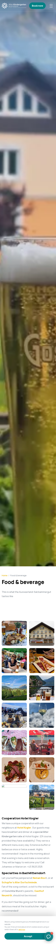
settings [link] (22, 929)
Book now (37, 5)
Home (4, 575)
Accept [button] (28, 936)
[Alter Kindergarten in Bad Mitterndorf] (14, 5)
